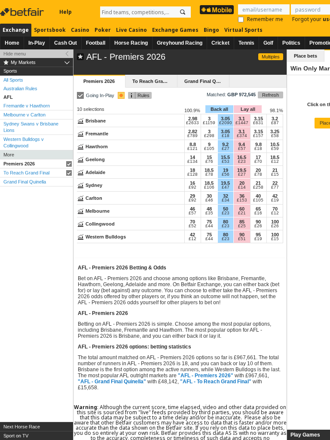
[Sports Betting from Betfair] (217, 9)
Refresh (270, 95)
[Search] (182, 12)
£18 (225, 136)
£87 (275, 123)
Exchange (16, 30)
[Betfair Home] (23, 12)
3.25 (274, 131)
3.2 (275, 118)
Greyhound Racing (179, 43)
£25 (242, 226)
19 (225, 170)
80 (225, 222)
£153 (242, 200)
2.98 (192, 118)
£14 (242, 187)
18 (192, 170)
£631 (258, 123)
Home (12, 43)
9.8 (258, 144)
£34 (225, 200)
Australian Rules (20, 88)
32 (225, 196)
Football (95, 43)
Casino (80, 30)
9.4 (241, 144)
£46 (209, 200)
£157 (258, 136)
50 (225, 209)
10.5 (274, 144)
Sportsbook (50, 30)
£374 (242, 136)
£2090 (225, 123)
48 (209, 209)
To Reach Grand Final (26, 172)
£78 (209, 174)
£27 (225, 149)
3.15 (258, 118)
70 (275, 209)
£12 (275, 161)
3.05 (225, 118)
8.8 (192, 144)
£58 (275, 136)
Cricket (220, 43)
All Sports (13, 79)
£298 (209, 136)
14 (192, 157)
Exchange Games (175, 30)
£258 (258, 187)
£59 (275, 149)
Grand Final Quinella (24, 181)
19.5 (241, 170)
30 (209, 196)
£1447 (241, 123)
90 (258, 222)
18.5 (274, 157)
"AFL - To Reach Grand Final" (215, 382)
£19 (275, 200)
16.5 (241, 157)
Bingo (211, 30)
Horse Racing (131, 43)
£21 (242, 213)
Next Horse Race (21, 426)
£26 (258, 226)
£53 (225, 161)
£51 (242, 239)
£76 (209, 161)
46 (192, 209)
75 (209, 222)
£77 (275, 187)
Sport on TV (15, 435)
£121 (192, 149)
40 (258, 196)
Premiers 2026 (19, 163)
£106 (209, 187)
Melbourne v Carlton (24, 114)
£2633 (192, 123)
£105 (209, 149)
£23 (242, 161)
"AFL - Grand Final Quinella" (112, 382)
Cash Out (65, 43)
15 (209, 157)
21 (275, 170)
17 (258, 157)
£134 (192, 161)
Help (65, 11)
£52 (192, 226)
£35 (209, 213)
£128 (192, 174)
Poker (103, 30)
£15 (275, 174)
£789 (192, 136)
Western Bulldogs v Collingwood (23, 142)
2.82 (192, 131)
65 (258, 209)
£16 (258, 213)
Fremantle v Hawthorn (26, 105)
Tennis (246, 43)
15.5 (225, 157)
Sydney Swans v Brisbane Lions (30, 127)
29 (192, 196)
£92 (192, 187)
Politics (291, 43)
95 (258, 234)
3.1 (241, 118)
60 (241, 209)
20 (258, 170)
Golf (268, 43)
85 (241, 222)
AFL (8, 97)
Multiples (271, 56)
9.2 (225, 144)
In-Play (36, 43)
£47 (225, 187)
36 (241, 196)
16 (192, 183)
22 (275, 183)
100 (275, 222)
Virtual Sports (243, 30)
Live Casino (131, 30)
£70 (258, 161)
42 (275, 196)
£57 (242, 149)
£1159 (209, 123)
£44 (209, 226)
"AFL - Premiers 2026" (205, 376)
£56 (225, 174)
